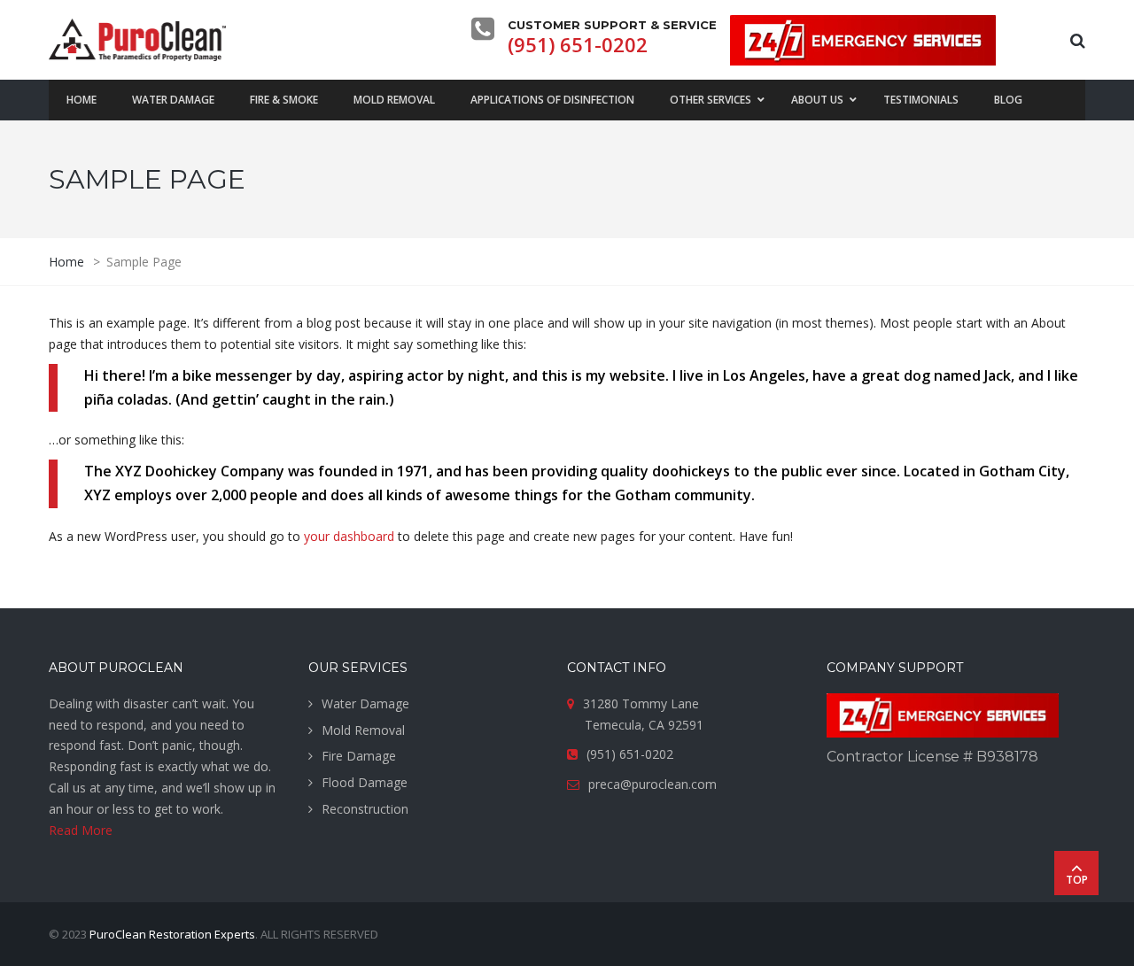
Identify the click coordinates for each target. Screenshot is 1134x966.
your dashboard (349, 536)
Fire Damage (359, 755)
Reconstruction (365, 808)
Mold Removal (363, 730)
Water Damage (365, 703)
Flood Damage (365, 782)
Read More (81, 830)
